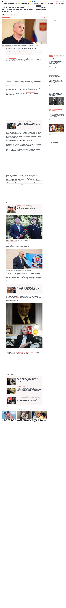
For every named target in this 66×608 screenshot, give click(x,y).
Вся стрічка (51, 58)
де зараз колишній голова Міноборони (26, 352)
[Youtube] (56, 1)
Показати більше (54, 142)
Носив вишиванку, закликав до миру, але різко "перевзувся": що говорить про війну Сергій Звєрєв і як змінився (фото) (29, 399)
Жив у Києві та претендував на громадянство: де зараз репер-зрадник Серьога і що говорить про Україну (28, 288)
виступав (38, 142)
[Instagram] (59, 1)
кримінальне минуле (30, 92)
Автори (58, 3)
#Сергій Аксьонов (10, 406)
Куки (34, 6)
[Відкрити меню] (2, 1)
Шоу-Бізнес (19, 285)
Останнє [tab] (51, 55)
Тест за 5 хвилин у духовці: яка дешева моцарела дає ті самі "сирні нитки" (56, 122)
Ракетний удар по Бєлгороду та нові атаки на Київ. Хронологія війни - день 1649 (55, 109)
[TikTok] (61, 1)
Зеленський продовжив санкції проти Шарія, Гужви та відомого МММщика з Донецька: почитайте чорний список (27, 380)
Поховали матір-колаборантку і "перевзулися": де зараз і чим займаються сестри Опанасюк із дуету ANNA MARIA (29, 389)
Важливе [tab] (62, 55)
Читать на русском (6, 17)
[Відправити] (14, 1)
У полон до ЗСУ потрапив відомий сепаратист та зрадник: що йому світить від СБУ (28, 124)
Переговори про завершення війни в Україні (11, 3)
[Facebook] (51, 1)
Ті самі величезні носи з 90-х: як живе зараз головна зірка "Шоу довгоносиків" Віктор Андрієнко (56, 75)
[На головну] (33, 1)
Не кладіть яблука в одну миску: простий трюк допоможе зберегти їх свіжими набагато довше (56, 62)
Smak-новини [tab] (56, 55)
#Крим (5, 406)
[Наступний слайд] (65, 4)
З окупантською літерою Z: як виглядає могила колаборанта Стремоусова (28, 207)
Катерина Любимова (7, 14)
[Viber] (53, 1)
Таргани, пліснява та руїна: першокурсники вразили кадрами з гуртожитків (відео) (56, 88)
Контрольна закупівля (26, 3)
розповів (17, 297)
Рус (63, 1)
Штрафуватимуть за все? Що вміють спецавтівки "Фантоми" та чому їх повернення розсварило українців (56, 137)
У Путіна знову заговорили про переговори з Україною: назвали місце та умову (56, 81)
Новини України (19, 121)
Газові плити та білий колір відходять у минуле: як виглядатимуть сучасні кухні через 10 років (56, 115)
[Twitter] (58, 1)
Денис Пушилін (12, 58)
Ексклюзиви (36, 3)
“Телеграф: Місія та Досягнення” (47, 3)
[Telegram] (54, 1)
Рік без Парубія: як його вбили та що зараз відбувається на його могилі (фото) (56, 94)
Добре (38, 6)
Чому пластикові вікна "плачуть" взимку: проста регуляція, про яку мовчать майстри (56, 68)
